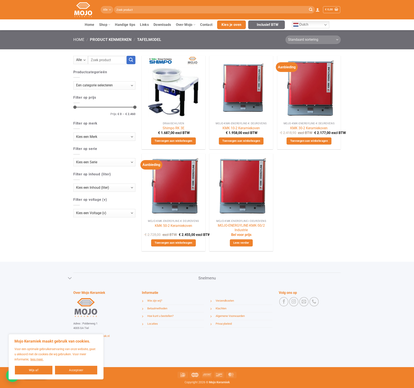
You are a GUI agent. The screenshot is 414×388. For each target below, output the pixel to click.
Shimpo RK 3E (173, 128)
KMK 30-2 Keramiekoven (309, 128)
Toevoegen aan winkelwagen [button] (173, 140)
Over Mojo (184, 25)
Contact (206, 25)
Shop (103, 25)
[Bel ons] (314, 301)
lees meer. (37, 359)
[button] (317, 9)
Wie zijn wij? (154, 300)
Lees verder (241, 242)
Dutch (303, 24)
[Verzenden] (310, 9)
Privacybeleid (224, 323)
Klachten (221, 308)
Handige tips (125, 25)
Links (144, 25)
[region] (56, 356)
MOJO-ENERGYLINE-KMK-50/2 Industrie (241, 227)
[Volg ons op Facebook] (284, 301)
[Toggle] (70, 278)
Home (89, 25)
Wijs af (33, 370)
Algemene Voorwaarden (230, 316)
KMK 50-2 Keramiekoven (173, 226)
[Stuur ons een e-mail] (304, 301)
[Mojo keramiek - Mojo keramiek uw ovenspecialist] (83, 9)
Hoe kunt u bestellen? (160, 316)
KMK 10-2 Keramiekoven (241, 128)
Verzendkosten (225, 300)
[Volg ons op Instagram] (293, 301)
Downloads (162, 25)
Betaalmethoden (157, 308)
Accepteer (76, 370)
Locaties (152, 323)
